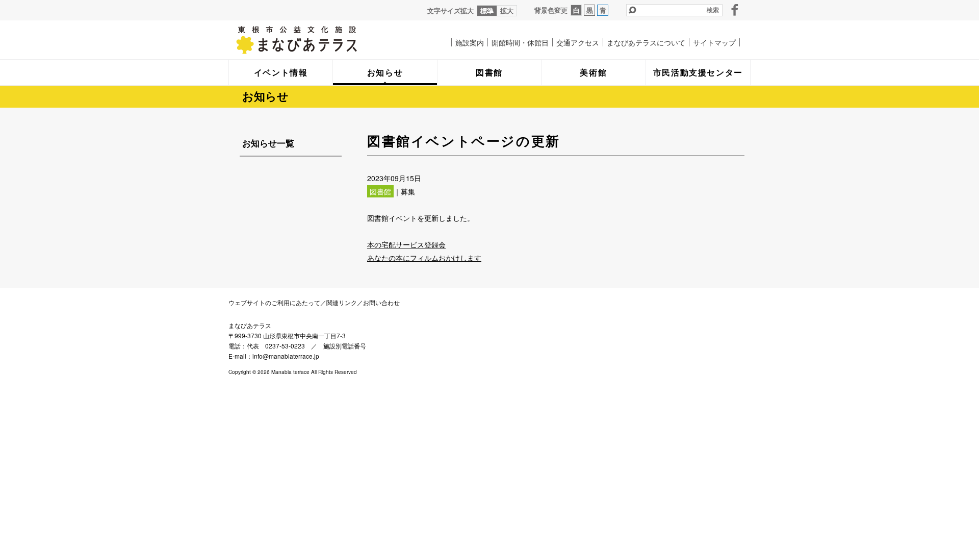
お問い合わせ (381, 302)
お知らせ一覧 (268, 143)
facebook (734, 9)
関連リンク (341, 302)
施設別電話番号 (344, 345)
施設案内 (469, 42)
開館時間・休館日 (520, 42)
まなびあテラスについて (646, 42)
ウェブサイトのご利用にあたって (274, 302)
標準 (487, 10)
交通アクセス (577, 42)
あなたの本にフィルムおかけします (424, 258)
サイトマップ (714, 42)
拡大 (506, 10)
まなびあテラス (317, 39)
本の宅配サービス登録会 (406, 244)
